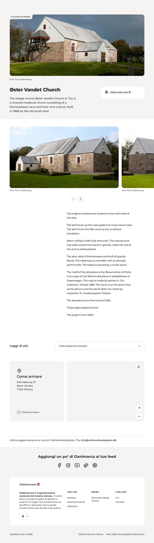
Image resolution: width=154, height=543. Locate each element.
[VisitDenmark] (29, 484)
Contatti (120, 502)
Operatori (72, 506)
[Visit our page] (68, 465)
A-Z (117, 497)
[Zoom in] (139, 408)
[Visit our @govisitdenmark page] (86, 465)
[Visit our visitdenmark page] (77, 465)
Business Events (76, 502)
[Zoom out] (139, 416)
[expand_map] (138, 367)
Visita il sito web (119, 92)
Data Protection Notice (91, 534)
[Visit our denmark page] (59, 465)
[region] (105, 391)
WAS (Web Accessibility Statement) (125, 534)
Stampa (71, 497)
